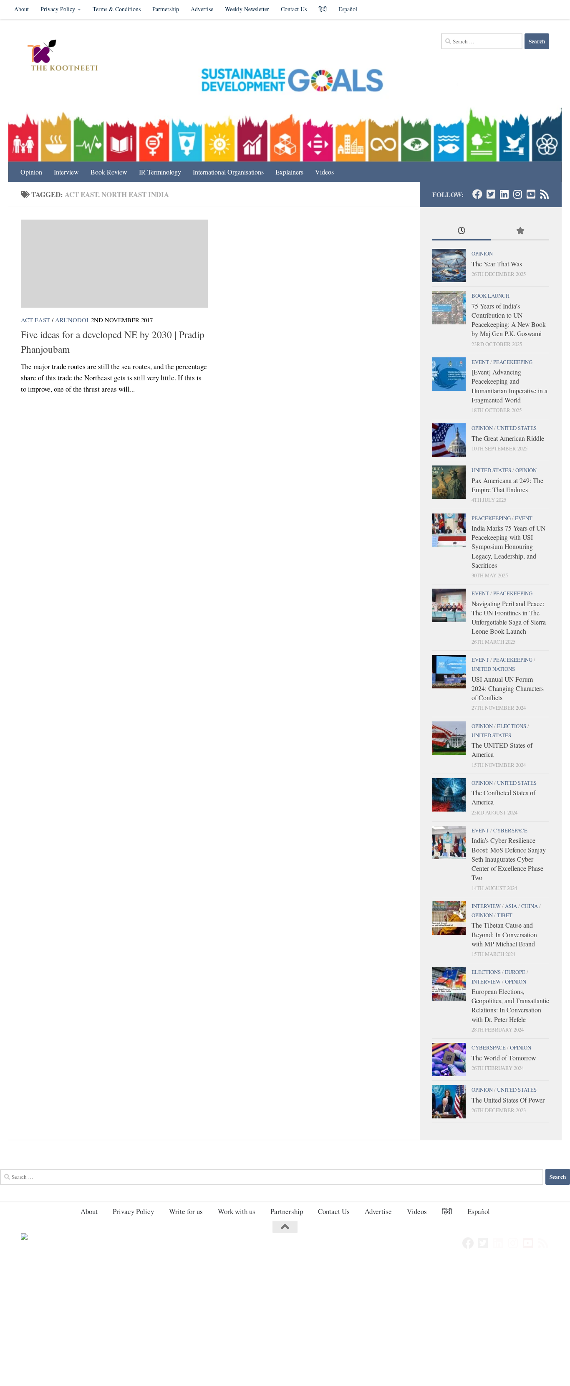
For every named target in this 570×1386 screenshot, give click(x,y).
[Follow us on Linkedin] (504, 194)
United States (517, 428)
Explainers (289, 171)
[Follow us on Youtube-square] (531, 194)
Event (480, 362)
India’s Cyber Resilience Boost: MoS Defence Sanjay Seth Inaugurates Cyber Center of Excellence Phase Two (509, 859)
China (529, 906)
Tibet (504, 915)
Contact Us (294, 9)
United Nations (493, 669)
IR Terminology (160, 171)
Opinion (31, 171)
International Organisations (228, 171)
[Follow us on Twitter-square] (491, 194)
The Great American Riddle (508, 438)
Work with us (236, 1211)
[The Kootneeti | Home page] (68, 56)
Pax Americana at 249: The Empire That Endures (507, 485)
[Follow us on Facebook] (477, 194)
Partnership (165, 9)
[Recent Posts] (461, 231)
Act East (35, 320)
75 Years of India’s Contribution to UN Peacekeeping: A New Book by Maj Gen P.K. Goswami (509, 319)
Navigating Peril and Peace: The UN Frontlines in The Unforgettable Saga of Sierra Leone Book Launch (509, 617)
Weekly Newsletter (247, 9)
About (21, 9)
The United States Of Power (508, 1099)
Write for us (186, 1211)
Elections (511, 726)
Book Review (109, 171)
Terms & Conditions (117, 9)
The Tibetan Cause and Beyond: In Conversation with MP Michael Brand (504, 934)
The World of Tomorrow (504, 1057)
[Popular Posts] (520, 231)
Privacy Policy (57, 9)
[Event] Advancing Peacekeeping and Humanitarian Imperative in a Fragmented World (509, 385)
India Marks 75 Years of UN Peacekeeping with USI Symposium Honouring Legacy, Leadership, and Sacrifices (508, 546)
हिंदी (322, 9)
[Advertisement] (250, 1324)
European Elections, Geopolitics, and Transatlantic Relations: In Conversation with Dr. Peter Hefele (510, 1005)
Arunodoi (71, 320)
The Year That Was (497, 263)
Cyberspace (510, 830)
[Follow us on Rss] (544, 194)
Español (347, 9)
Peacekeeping (512, 362)
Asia (511, 906)
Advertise (202, 9)
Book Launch (490, 295)
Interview (66, 171)
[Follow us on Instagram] (517, 194)
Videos (324, 171)
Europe (515, 972)
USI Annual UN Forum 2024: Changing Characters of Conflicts (508, 688)
